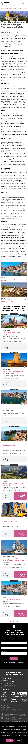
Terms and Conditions (19, 662)
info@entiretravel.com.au (8, 687)
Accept (10, 740)
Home (2, 8)
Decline (18, 740)
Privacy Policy (15, 731)
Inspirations (8, 8)
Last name (3, 645)
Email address (4, 651)
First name (3, 640)
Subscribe (14, 658)
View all (14, 621)
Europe (16, 32)
